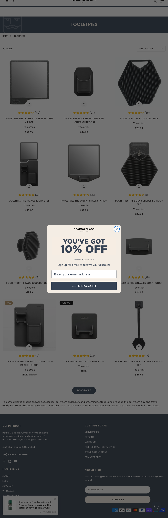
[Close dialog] (117, 229)
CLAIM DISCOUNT (84, 285)
